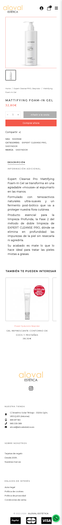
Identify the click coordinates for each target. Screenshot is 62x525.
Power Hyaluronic (22, 326)
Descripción (16, 162)
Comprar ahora (31, 123)
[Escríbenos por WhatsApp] (56, 518)
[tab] (18, 162)
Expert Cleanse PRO (22, 88)
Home (8, 88)
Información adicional (24, 169)
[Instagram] (31, 388)
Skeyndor (36, 88)
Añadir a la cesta (40, 114)
